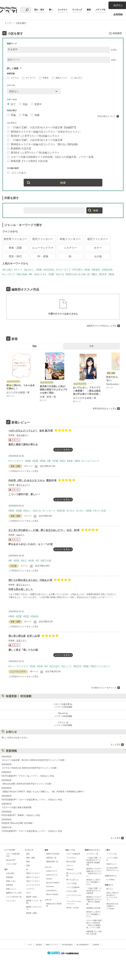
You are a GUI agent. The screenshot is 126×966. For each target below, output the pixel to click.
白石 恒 (72, 530)
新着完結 (9, 885)
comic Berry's (51, 890)
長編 (13, 115)
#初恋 (26, 616)
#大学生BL (48, 269)
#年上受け (7, 269)
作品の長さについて (106, 116)
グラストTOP (11, 864)
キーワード (31, 78)
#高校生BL (107, 269)
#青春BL (96, 269)
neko (18, 535)
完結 (25, 104)
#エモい (80, 510)
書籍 (89, 9)
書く (51, 9)
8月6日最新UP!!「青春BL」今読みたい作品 (21, 815)
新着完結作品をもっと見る (105, 408)
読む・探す (39, 9)
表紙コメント (61, 78)
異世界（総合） (32, 897)
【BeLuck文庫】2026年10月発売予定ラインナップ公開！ (27, 784)
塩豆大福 (20, 435)
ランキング (77, 9)
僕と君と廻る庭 (17, 636)
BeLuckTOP (10, 860)
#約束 (31, 560)
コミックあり (18, 172)
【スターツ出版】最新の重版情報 (17, 807)
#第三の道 (46, 560)
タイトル (15, 78)
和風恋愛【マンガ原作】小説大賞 (29, 161)
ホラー (98, 247)
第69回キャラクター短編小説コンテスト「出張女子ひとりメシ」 (46, 131)
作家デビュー (111, 864)
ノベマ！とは (111, 854)
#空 (37, 560)
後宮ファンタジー (97, 239)
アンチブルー (71, 858)
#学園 (55, 461)
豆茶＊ (19, 640)
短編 (36, 115)
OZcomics (50, 886)
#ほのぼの (54, 666)
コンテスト (63, 9)
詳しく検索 (12, 68)
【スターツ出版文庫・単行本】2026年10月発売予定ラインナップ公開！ (34, 760)
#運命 (77, 461)
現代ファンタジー (42, 239)
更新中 (38, 104)
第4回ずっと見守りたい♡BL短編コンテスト (35, 136)
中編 (25, 115)
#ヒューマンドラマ (18, 666)
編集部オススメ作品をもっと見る (102, 326)
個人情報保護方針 (83, 944)
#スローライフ (63, 269)
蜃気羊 (49, 480)
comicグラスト (51, 871)
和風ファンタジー (70, 239)
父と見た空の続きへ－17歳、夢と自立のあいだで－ (36, 530)
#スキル (71, 510)
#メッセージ (49, 510)
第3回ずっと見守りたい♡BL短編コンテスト (35, 152)
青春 (28, 861)
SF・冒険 (42, 256)
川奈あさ (44, 580)
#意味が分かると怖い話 (77, 274)
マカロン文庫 (71, 891)
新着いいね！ (11, 881)
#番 (49, 461)
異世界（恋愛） (32, 913)
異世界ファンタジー (15, 239)
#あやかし (29, 269)
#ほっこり (66, 666)
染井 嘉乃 (44, 430)
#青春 (87, 269)
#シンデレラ (8, 274)
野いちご (109, 889)
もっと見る (116, 744)
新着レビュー (11, 889)
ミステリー (70, 247)
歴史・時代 (15, 256)
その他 (98, 256)
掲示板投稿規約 (67, 944)
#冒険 (39, 269)
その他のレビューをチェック (104, 687)
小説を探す (10, 873)
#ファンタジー (16, 461)
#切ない (27, 510)
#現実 (16, 560)
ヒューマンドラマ (42, 247)
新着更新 (9, 877)
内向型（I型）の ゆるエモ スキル (26, 480)
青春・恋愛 (15, 247)
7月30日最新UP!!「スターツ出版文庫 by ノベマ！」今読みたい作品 (32, 831)
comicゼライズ (51, 875)
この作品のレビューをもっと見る (23, 471)
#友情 (32, 666)
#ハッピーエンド (90, 461)
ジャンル (11, 85)
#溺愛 (51, 274)
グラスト (69, 865)
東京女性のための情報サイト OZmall (112, 906)
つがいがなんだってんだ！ (23, 430)
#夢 (10, 560)
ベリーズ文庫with (72, 887)
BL (70, 256)
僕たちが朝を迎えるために (23, 580)
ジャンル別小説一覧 (13, 897)
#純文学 (77, 666)
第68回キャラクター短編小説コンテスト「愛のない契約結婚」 (45, 144)
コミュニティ (11, 900)
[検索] (27, 10)
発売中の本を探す (53, 854)
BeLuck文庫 (70, 861)
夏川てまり (21, 485)
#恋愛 (35, 461)
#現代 (62, 461)
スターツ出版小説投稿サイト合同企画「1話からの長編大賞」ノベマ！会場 (52, 157)
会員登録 (118, 14)
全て (13, 104)
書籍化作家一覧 (52, 861)
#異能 (43, 461)
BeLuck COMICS (52, 883)
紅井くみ (32, 636)
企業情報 (96, 944)
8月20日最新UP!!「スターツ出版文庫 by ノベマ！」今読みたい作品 (32, 799)
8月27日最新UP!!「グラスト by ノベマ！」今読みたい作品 (28, 776)
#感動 (86, 666)
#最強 (111, 274)
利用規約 (39, 944)
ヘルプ (29, 944)
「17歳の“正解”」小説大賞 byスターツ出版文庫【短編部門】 (44, 127)
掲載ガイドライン (52, 944)
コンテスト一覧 (92, 854)
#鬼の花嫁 (22, 274)
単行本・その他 (72, 908)
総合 (28, 854)
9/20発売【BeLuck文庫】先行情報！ (18, 823)
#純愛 (28, 461)
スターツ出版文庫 (73, 854)
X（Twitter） (111, 879)
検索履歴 (117, 33)
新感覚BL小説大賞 (21, 148)
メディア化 (100, 9)
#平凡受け (77, 269)
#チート (18, 269)
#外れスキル (40, 274)
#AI (46, 666)
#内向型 (61, 510)
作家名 (46, 78)
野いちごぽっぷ (72, 879)
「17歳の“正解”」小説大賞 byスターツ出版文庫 (37, 140)
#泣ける (60, 274)
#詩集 (89, 510)
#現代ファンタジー (100, 666)
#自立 (24, 560)
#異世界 (103, 274)
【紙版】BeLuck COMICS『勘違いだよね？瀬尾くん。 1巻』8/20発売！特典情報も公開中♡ (43, 791)
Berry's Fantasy (52, 894)
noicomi (49, 879)
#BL (31, 274)
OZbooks (69, 869)
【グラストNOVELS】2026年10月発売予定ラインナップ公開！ (30, 768)
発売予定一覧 (51, 858)
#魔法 (94, 274)
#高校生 (35, 616)
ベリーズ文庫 (71, 883)
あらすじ (78, 78)
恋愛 (28, 865)
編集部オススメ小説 (13, 893)
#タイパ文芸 (99, 510)
